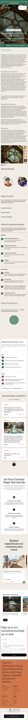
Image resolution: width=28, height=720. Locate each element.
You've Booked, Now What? (7, 705)
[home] (6, 9)
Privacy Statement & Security (14, 711)
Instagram (15, 700)
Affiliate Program (5, 688)
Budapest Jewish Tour (15, 124)
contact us (19, 388)
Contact (3, 703)
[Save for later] (23, 556)
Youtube (14, 703)
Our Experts (15, 688)
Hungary (14, 30)
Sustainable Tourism (17, 690)
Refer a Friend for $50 (6, 687)
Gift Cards (4, 690)
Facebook (15, 697)
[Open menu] (24, 8)
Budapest (19, 30)
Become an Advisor (6, 702)
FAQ (3, 699)
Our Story (15, 687)
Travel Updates (5, 700)
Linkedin (14, 702)
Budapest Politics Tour (8, 142)
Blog (3, 697)
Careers (14, 692)
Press (14, 693)
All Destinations (9, 30)
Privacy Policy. (22, 649)
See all (5, 620)
